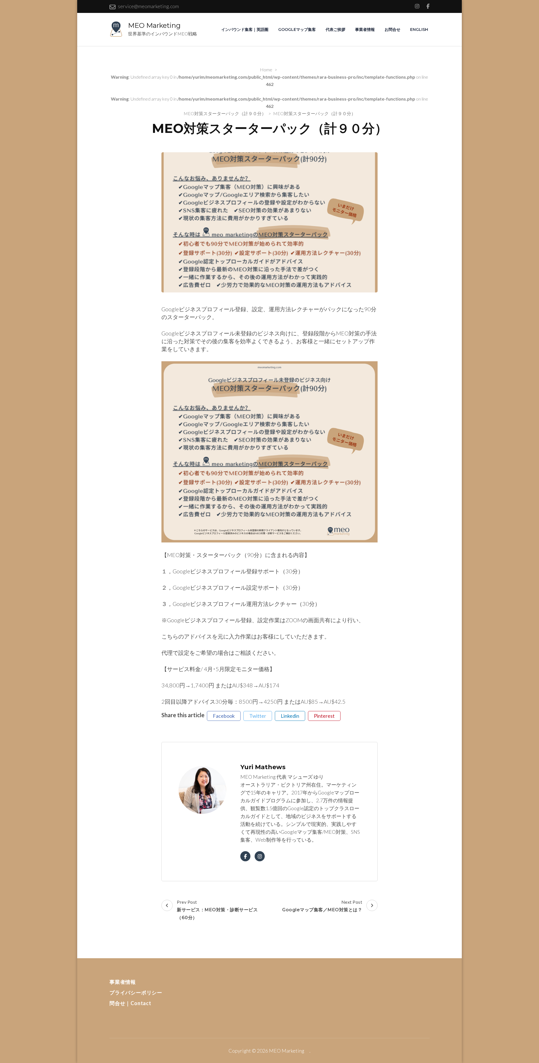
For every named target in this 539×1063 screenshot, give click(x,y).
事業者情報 (365, 29)
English (419, 29)
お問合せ (392, 29)
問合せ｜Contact (130, 1003)
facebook (224, 716)
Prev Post (217, 909)
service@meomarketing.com (148, 6)
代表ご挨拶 (335, 29)
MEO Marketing (157, 25)
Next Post (322, 905)
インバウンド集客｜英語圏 (244, 29)
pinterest (324, 716)
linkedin (290, 716)
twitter (257, 716)
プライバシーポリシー (135, 992)
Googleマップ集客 (297, 29)
